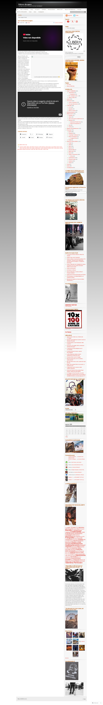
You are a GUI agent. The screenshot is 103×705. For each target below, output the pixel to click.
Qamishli (24, 149)
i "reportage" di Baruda (73, 135)
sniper (37, 149)
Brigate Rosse (78, 530)
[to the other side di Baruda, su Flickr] (74, 421)
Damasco (43, 146)
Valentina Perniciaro (73, 562)
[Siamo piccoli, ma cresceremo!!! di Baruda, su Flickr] (71, 219)
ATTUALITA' (37, 9)
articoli (31, 9)
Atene (70, 146)
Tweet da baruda (68, 306)
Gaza (75, 538)
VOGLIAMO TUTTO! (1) (79, 479)
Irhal (23, 148)
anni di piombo (69, 529)
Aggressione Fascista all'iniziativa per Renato (76, 274)
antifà (70, 144)
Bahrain (70, 148)
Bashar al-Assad (35, 146)
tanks (41, 149)
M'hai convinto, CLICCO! (71, 194)
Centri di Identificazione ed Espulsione (75, 533)
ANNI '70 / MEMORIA (24, 9)
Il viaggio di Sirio (73, 138)
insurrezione (75, 539)
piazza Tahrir (67, 552)
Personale (79, 9)
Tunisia (70, 162)
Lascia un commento (59, 22)
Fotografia (71, 133)
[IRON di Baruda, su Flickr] (74, 695)
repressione (28, 149)
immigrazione (69, 539)
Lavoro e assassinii (73, 102)
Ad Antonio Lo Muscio (71, 270)
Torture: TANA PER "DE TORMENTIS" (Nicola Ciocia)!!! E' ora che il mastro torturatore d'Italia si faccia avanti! (76, 265)
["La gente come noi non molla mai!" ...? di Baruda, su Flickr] (74, 236)
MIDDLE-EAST (60, 9)
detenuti (78, 535)
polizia (72, 552)
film (83, 536)
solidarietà (76, 560)
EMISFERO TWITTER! (71, 305)
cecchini (39, 146)
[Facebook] (68, 21)
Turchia (70, 126)
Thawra (44, 149)
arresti (74, 529)
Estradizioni (72, 94)
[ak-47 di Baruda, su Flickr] (74, 581)
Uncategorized (41, 11)
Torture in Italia (72, 97)
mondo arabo (56, 148)
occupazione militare (75, 548)
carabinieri (67, 532)
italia (84, 539)
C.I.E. (70, 107)
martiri (42, 148)
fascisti (81, 536)
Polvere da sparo (25, 4)
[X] (72, 21)
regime (74, 555)
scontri (68, 560)
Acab (66, 527)
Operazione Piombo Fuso (75, 122)
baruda (28, 22)
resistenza (71, 161)
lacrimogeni (67, 540)
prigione (73, 554)
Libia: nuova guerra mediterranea (75, 118)
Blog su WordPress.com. (22, 698)
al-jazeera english (23, 146)
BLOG (70, 131)
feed (70, 15)
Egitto (74, 536)
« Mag (66, 436)
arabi (30, 146)
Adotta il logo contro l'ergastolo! (73, 257)
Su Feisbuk (68, 332)
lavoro (71, 540)
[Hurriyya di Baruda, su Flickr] (74, 184)
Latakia (33, 148)
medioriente (46, 148)
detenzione (69, 536)
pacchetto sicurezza (70, 549)
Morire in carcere (72, 110)
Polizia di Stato (79, 552)
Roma (79, 558)
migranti (68, 547)
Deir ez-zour (50, 146)
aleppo (28, 146)
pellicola (77, 551)
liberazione (68, 542)
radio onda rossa (69, 555)
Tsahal (80, 561)
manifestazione (37, 148)
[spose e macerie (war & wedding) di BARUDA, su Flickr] (71, 502)
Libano (70, 117)
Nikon (79, 547)
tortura (35, 11)
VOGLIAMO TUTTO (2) (79, 477)
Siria (26, 144)
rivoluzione (74, 558)
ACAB (70, 143)
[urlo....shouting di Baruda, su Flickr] (70, 524)
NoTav (71, 156)
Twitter (77, 15)
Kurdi (30, 148)
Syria (39, 149)
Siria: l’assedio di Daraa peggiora (25, 20)
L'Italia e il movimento (73, 154)
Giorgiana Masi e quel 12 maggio (74, 357)
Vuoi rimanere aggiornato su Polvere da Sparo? (75, 188)
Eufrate (54, 146)
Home (18, 9)
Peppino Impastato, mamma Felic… (78, 469)
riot (71, 557)
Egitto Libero (71, 151)
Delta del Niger (72, 149)
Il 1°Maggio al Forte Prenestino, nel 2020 (75, 373)
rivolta (32, 149)
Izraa (25, 148)
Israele (80, 539)
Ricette (70, 139)
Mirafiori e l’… (70, 477)
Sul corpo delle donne (73, 104)
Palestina (70, 120)
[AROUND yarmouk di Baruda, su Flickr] (71, 628)
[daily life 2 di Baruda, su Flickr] (74, 452)
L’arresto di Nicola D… (76, 467)
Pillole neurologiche (73, 136)
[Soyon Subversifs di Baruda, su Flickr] (71, 679)
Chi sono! (69, 84)
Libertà (73, 542)
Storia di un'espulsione (75, 123)
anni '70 (70, 527)
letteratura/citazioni (51, 9)
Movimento (74, 546)
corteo (73, 535)
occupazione (67, 548)
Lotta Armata (71, 92)
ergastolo (78, 536)
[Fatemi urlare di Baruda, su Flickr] (74, 405)
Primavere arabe (72, 159)
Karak (28, 148)
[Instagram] (77, 21)
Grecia (78, 538)
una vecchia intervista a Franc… (78, 464)
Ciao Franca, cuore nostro (76, 462)
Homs (21, 148)
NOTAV (82, 546)
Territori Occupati (71, 561)
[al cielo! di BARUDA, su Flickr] (71, 80)
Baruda (68, 530)
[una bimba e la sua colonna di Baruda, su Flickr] (71, 302)
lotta (77, 542)
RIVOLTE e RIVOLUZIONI (22, 11)
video (47, 149)
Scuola (30, 11)
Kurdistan (71, 115)
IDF (81, 538)
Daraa (47, 146)
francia (70, 152)
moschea (61, 148)
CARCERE (44, 9)
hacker (58, 146)
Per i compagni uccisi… (73, 95)
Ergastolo (71, 108)
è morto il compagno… (72, 456)
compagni (68, 535)
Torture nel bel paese (71, 268)
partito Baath (19, 149)
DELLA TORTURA (70, 86)
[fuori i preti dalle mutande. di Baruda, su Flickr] (74, 393)
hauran (60, 146)
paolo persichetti (70, 551)
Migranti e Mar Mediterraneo (70, 9)
